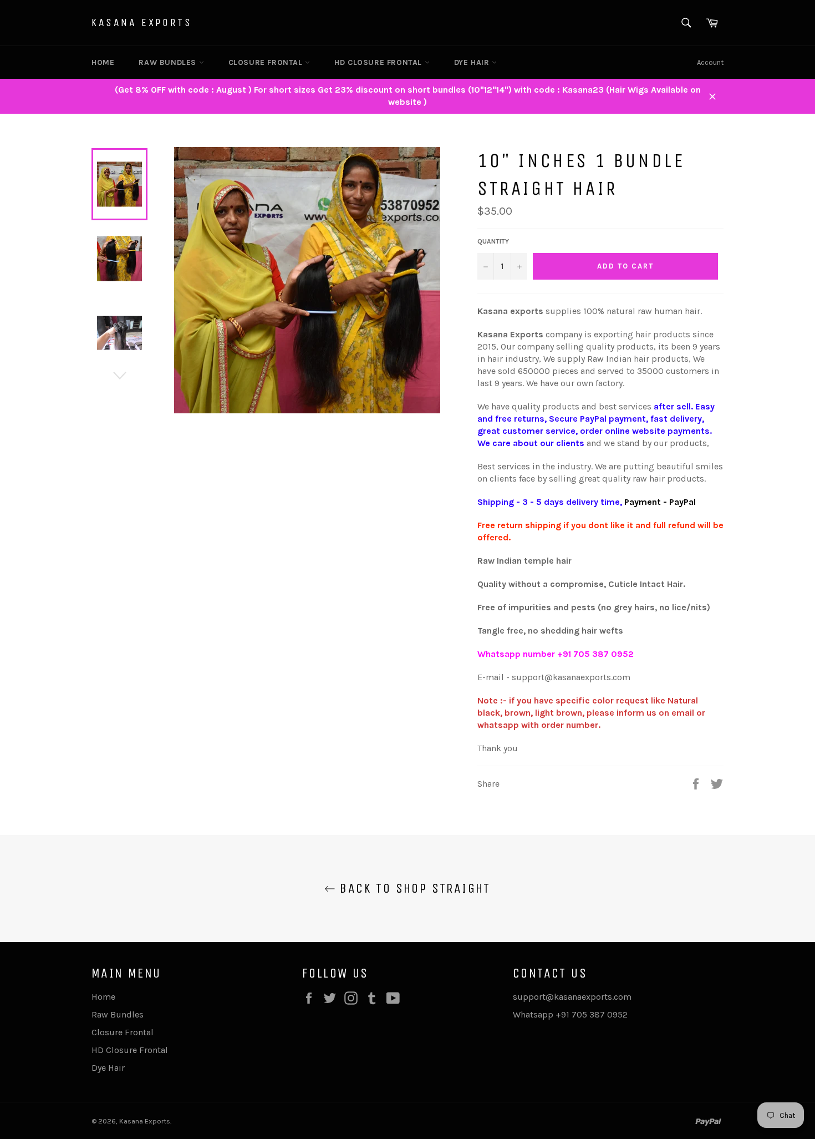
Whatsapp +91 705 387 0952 (570, 1014)
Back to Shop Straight (413, 888)
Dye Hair (473, 62)
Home (102, 62)
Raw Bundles (168, 62)
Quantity (493, 241)
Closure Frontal (266, 62)
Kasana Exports (141, 22)
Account (710, 62)
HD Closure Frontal (379, 62)
